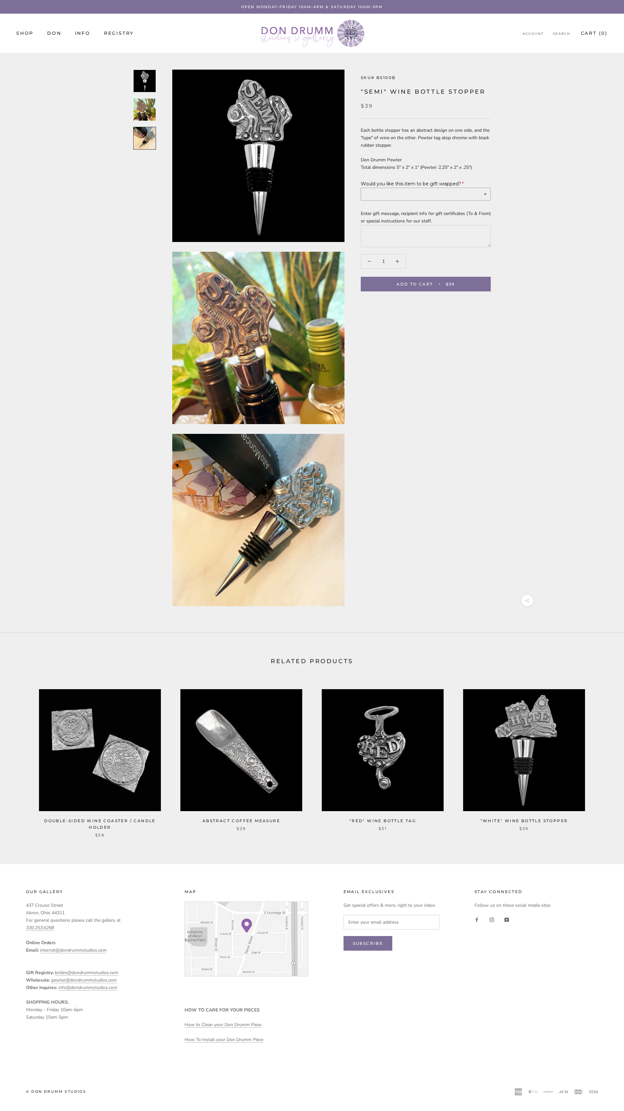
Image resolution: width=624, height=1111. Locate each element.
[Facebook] (476, 919)
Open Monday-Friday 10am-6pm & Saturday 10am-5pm (312, 7)
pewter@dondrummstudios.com (84, 980)
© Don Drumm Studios (56, 1091)
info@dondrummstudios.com (87, 987)
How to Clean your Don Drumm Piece (223, 1025)
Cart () (594, 33)
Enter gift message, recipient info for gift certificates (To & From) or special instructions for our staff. (426, 217)
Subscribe (368, 943)
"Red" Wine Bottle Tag (382, 820)
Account (533, 34)
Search (561, 34)
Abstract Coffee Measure (241, 820)
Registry (119, 33)
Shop (24, 33)
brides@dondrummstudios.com (86, 973)
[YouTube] (506, 919)
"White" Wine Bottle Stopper (524, 820)
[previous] (20, 756)
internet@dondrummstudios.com (73, 950)
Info (82, 33)
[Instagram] (491, 919)
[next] (603, 756)
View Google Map (246, 939)
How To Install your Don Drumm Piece (224, 1040)
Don (54, 33)
